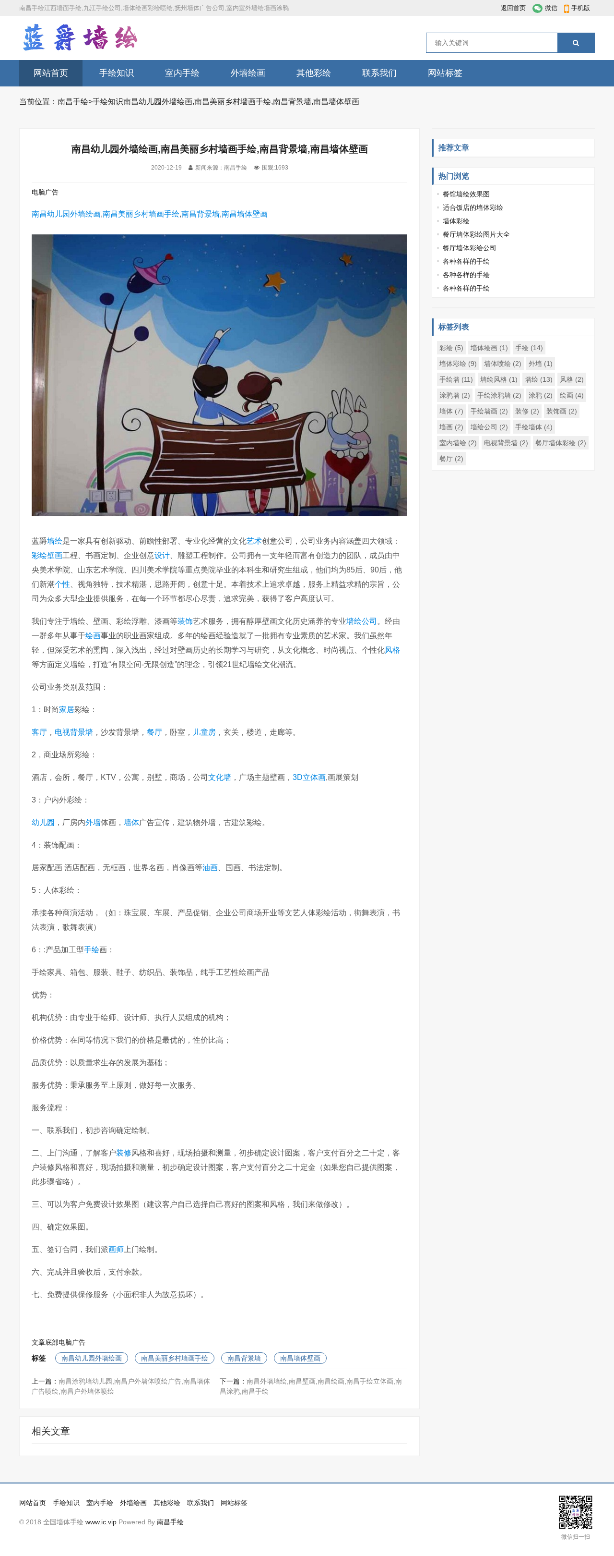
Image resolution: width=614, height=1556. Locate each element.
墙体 (131, 822)
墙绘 (54, 541)
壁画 (54, 555)
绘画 (93, 636)
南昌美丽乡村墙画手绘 (141, 214)
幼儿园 (43, 822)
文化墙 (219, 777)
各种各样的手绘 (466, 261)
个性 (62, 584)
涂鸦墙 (454, 395)
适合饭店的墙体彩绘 (473, 207)
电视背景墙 (74, 732)
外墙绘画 (248, 73)
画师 (116, 1249)
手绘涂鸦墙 (499, 395)
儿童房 (204, 732)
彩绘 (39, 555)
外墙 (93, 822)
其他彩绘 (313, 73)
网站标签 (445, 73)
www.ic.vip (101, 1522)
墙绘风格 (499, 379)
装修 (123, 1153)
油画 (210, 867)
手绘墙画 (489, 411)
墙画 (451, 427)
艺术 (254, 541)
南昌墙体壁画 (245, 214)
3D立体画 (309, 777)
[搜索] (575, 42)
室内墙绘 (458, 443)
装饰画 (561, 411)
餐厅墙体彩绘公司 (469, 248)
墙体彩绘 (456, 221)
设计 (162, 555)
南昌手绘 (73, 101)
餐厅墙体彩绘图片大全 (476, 234)
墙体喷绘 (502, 363)
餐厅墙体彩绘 (560, 443)
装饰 (185, 621)
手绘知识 (116, 73)
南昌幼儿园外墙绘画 (66, 214)
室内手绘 (182, 73)
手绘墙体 (534, 427)
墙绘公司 (361, 621)
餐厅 (154, 732)
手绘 (91, 950)
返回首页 (513, 8)
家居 (66, 709)
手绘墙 (456, 379)
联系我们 (379, 73)
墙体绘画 (489, 348)
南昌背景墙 (200, 214)
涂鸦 (541, 395)
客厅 (39, 732)
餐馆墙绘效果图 (466, 194)
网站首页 (51, 73)
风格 (392, 650)
